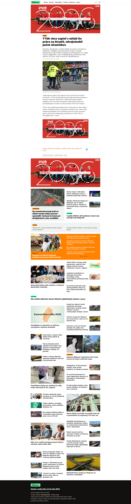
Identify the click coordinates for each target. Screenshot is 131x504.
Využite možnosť (40, 494)
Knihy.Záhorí (58, 2)
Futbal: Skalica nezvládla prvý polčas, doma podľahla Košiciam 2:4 (53, 405)
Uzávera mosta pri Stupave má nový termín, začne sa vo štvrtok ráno (77, 318)
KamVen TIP (35, 253)
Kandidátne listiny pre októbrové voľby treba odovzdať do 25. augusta (46, 386)
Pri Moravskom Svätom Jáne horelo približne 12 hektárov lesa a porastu (77, 387)
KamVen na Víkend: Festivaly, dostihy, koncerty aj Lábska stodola (46, 256)
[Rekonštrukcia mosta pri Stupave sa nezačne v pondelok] (83, 462)
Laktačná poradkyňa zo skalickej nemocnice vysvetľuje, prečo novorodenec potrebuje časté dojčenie (77, 276)
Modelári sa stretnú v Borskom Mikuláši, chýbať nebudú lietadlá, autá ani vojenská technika (81, 242)
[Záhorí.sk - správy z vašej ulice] (35, 2)
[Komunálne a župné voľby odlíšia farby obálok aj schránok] (36, 337)
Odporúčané (36, 208)
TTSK (65, 155)
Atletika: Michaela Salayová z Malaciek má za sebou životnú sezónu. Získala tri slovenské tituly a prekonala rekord (77, 204)
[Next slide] (86, 256)
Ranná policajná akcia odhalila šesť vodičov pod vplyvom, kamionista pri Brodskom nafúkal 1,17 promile (52, 347)
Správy (46, 2)
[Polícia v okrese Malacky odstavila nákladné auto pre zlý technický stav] (36, 358)
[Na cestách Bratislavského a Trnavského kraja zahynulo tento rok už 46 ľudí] (36, 414)
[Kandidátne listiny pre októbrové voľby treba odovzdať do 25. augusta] (47, 375)
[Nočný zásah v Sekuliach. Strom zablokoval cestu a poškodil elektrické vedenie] (94, 194)
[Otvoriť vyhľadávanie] (99, 2)
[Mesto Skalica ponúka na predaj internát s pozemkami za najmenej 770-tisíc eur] (83, 402)
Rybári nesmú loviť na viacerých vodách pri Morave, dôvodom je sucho (77, 434)
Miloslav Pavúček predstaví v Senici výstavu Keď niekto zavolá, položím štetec (81, 237)
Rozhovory (72, 2)
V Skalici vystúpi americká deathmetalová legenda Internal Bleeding (81, 252)
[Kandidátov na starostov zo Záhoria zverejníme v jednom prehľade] (47, 314)
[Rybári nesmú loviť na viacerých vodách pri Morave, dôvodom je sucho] (94, 434)
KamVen (51, 2)
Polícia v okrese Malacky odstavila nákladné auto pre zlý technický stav (53, 358)
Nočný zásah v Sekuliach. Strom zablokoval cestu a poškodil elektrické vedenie (77, 193)
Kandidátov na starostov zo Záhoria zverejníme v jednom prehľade (45, 326)
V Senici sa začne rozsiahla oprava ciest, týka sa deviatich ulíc (53, 475)
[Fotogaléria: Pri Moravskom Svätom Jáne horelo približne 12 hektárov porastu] (94, 367)
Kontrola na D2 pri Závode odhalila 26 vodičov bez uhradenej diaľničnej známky (77, 327)
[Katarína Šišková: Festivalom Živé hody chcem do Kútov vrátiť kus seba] (83, 344)
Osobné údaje (55, 494)
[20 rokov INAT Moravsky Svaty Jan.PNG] (65, 19)
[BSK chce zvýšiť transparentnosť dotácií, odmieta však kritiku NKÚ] (47, 431)
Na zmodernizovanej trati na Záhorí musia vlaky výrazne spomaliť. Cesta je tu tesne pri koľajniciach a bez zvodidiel (46, 214)
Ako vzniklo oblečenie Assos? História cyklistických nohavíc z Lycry (58, 299)
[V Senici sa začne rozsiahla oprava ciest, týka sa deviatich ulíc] (36, 475)
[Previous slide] (80, 256)
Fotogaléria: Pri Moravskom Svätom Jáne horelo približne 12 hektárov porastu (77, 367)
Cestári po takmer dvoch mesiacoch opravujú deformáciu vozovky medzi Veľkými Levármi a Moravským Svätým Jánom (77, 308)
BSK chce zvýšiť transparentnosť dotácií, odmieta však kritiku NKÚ (47, 443)
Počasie (65, 2)
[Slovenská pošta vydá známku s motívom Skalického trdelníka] (47, 274)
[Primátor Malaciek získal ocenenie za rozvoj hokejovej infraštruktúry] (36, 396)
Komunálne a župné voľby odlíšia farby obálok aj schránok (52, 337)
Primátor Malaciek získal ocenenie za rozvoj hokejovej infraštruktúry (53, 396)
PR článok (69, 213)
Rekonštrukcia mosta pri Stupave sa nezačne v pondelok (81, 474)
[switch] (95, 2)
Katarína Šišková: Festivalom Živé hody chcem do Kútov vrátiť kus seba (82, 358)
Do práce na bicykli (48, 155)
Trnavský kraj (58, 155)
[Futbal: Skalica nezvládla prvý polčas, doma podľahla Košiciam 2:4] (36, 405)
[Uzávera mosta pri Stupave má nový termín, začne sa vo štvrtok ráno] (94, 319)
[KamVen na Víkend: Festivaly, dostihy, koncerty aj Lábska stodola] (47, 242)
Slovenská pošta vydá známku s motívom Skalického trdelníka (47, 286)
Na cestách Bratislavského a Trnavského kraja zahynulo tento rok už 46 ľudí (53, 414)
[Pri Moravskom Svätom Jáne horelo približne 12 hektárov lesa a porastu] (94, 387)
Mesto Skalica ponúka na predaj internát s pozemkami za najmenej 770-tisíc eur (83, 414)
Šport (78, 2)
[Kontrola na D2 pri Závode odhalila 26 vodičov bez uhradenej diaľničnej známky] (94, 328)
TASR (51, 58)
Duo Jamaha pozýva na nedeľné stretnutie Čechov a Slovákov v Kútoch (81, 248)
